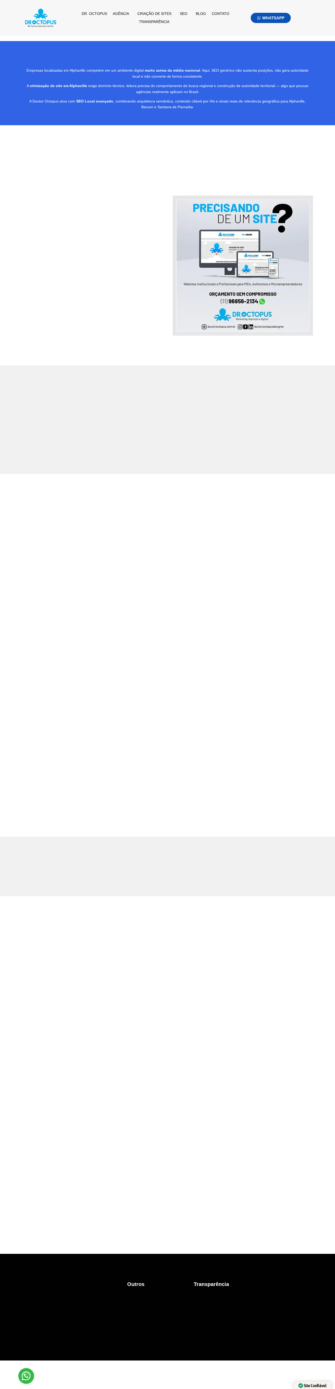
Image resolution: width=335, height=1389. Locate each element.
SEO (183, 14)
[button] (122, 14)
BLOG (201, 14)
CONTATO (220, 14)
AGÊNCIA (121, 14)
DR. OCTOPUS (94, 14)
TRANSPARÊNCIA (154, 22)
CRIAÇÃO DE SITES (154, 14)
